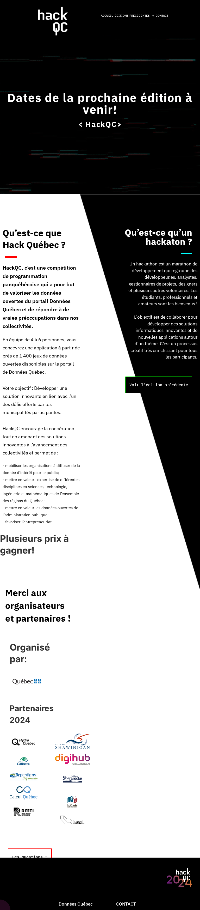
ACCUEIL (107, 15)
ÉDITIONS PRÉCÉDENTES (132, 15)
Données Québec (76, 904)
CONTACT (162, 15)
